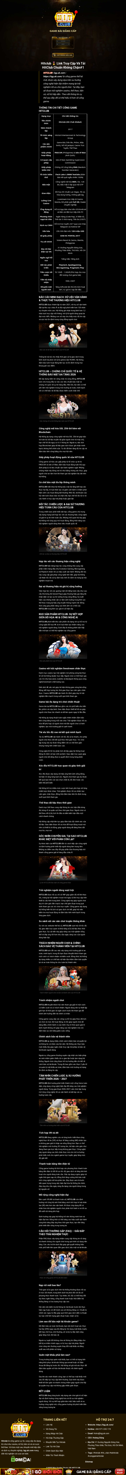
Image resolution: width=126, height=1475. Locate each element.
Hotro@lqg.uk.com (101, 1433)
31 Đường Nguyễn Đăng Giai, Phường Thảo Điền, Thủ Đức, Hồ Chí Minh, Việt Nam (105, 1445)
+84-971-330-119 (103, 1429)
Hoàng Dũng (98, 1438)
